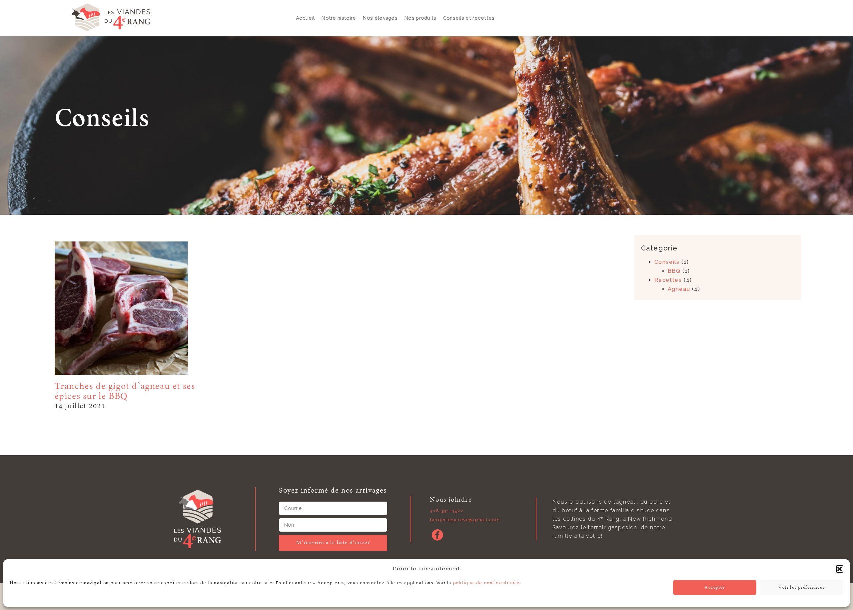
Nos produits (420, 18)
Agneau (679, 289)
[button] (839, 569)
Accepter (714, 587)
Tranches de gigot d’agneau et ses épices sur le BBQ (125, 392)
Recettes (668, 280)
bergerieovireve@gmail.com (465, 519)
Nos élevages (380, 18)
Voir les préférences (801, 587)
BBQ (674, 271)
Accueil (305, 18)
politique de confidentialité (486, 583)
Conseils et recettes (469, 18)
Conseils (667, 262)
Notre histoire (338, 18)
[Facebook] (437, 534)
